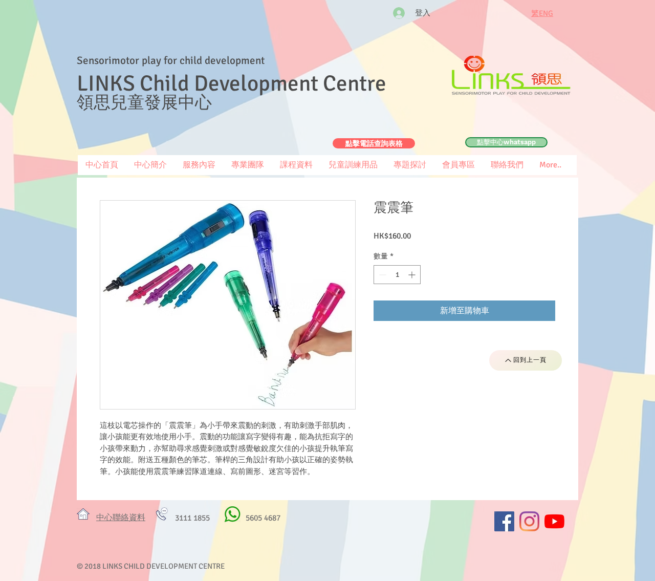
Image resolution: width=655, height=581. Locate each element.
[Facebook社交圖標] (504, 521)
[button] (458, 165)
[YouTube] (554, 521)
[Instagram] (529, 521)
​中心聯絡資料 (120, 517)
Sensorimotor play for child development (171, 60)
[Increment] (412, 275)
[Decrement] (381, 275)
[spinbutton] (397, 275)
